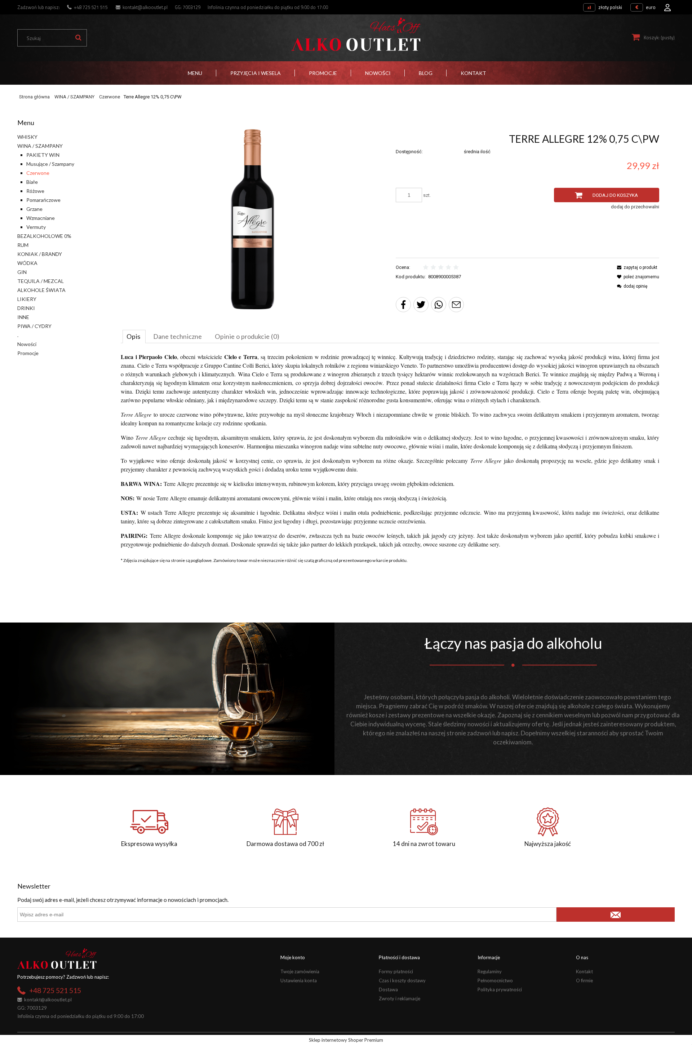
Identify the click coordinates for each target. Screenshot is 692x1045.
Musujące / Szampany (50, 164)
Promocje (28, 353)
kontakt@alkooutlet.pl (145, 7)
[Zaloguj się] (667, 5)
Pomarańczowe (43, 200)
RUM (22, 245)
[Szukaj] (78, 38)
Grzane (34, 209)
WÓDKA (27, 263)
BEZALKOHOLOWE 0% (44, 236)
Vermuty (36, 227)
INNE (23, 317)
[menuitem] (195, 73)
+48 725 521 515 (90, 7)
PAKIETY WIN (42, 155)
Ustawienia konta (298, 980)
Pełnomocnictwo (495, 980)
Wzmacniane (40, 218)
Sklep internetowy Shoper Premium (346, 1040)
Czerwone (37, 173)
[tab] (134, 336)
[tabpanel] (390, 451)
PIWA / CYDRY (34, 326)
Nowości (26, 344)
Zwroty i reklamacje (399, 998)
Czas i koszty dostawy (402, 980)
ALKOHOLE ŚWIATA (41, 290)
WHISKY (27, 137)
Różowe (35, 191)
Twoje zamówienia (299, 971)
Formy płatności (396, 971)
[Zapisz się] (615, 914)
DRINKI (26, 308)
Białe (32, 182)
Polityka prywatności (500, 989)
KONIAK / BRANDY (39, 254)
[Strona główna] (356, 34)
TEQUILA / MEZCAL (40, 281)
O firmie (584, 980)
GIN (22, 272)
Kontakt (584, 971)
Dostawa (388, 989)
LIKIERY (26, 299)
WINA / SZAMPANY (40, 146)
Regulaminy (490, 971)
